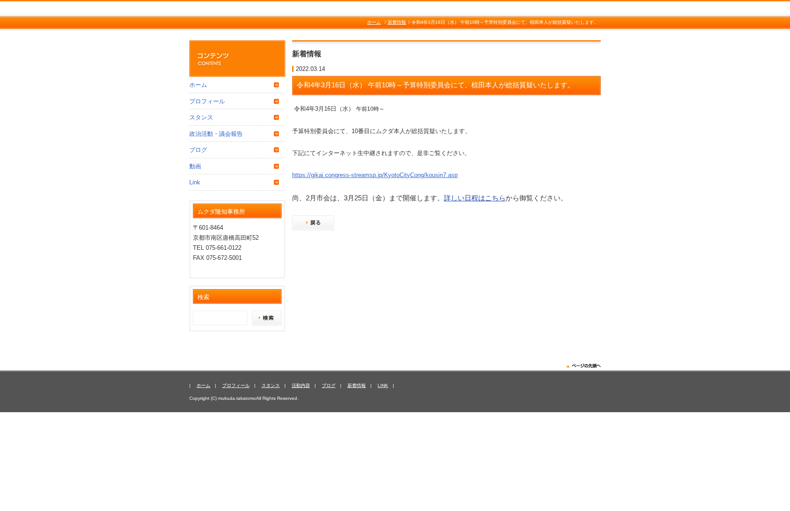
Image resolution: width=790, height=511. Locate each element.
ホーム (374, 22)
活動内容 (301, 385)
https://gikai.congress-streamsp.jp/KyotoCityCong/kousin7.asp (375, 175)
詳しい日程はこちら (475, 198)
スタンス (201, 117)
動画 (195, 166)
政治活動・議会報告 (216, 133)
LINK (383, 385)
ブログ (198, 149)
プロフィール (207, 101)
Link (194, 182)
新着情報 (397, 22)
